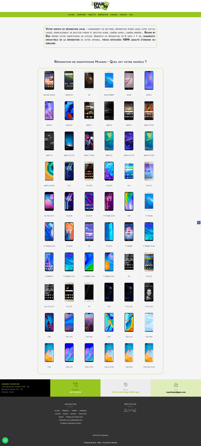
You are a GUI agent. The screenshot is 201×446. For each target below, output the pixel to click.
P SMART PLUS (149, 246)
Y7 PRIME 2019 (49, 246)
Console (113, 15)
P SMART (129, 246)
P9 (89, 307)
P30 (109, 337)
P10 (109, 307)
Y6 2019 (89, 216)
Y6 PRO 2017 (49, 216)
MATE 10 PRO (89, 155)
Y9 (89, 246)
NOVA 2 (149, 95)
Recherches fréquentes (100, 435)
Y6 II (129, 186)
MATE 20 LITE (129, 155)
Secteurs (73, 414)
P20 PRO (89, 337)
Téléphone (81, 15)
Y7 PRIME (149, 216)
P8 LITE (149, 276)
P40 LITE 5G (109, 367)
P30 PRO (149, 337)
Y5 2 (69, 186)
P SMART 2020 (89, 276)
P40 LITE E (89, 367)
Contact (123, 15)
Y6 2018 (69, 216)
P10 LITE (129, 307)
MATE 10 (49, 155)
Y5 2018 (89, 186)
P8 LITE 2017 (49, 307)
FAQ (131, 15)
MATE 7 (89, 125)
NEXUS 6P (69, 95)
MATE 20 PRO (149, 155)
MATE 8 (109, 125)
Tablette (92, 15)
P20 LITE (69, 337)
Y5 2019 (109, 186)
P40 (49, 367)
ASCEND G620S (49, 95)
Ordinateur (103, 15)
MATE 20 (109, 155)
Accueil (71, 15)
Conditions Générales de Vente (70, 423)
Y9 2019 (109, 246)
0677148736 (75, 392)
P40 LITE (69, 367)
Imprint (61, 417)
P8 (129, 276)
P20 (49, 337)
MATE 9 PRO (149, 125)
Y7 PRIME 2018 (109, 216)
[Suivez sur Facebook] (198, 222)
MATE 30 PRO (49, 186)
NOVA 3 (49, 125)
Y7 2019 (69, 246)
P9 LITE (69, 307)
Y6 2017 (149, 186)
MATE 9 (129, 125)
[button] (5, 440)
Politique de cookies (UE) (74, 417)
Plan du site (82, 414)
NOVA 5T (69, 125)
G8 (89, 95)
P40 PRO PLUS (149, 367)
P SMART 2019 (69, 276)
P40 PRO (129, 367)
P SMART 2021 (109, 276)
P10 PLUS (149, 307)
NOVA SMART (109, 95)
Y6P (129, 216)
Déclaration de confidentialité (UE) (70, 420)
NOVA (129, 95)
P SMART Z (49, 276)
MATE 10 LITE (69, 155)
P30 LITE (129, 337)
